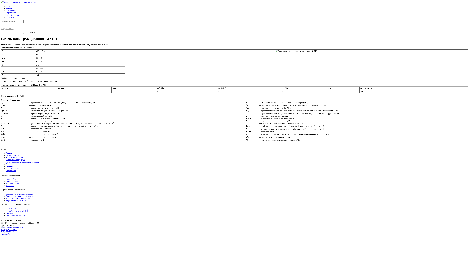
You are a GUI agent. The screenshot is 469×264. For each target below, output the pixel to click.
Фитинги (10, 186)
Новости (9, 166)
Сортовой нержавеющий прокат (19, 194)
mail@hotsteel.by (7, 29)
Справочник (11, 13)
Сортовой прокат (13, 179)
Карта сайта (6, 234)
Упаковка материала (14, 157)
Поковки (9, 213)
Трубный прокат (13, 183)
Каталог (9, 8)
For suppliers (11, 11)
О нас (8, 6)
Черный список (12, 15)
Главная (4, 33)
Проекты (9, 153)
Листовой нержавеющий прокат (19, 196)
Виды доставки (12, 155)
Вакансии (10, 164)
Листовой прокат (13, 181)
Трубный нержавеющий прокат (19, 198)
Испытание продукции (15, 160)
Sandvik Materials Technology (17, 209)
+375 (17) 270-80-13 (11, 26)
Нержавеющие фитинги (16, 200)
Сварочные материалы (15, 215)
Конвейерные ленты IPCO (17, 211)
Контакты (10, 17)
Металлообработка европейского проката (23, 162)
